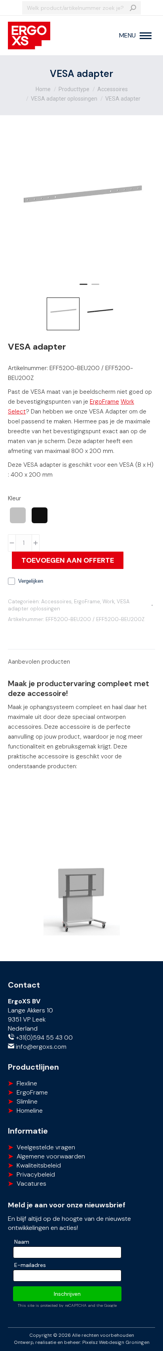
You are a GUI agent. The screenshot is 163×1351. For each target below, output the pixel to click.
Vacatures (31, 1183)
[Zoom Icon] (81, 208)
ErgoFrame (104, 402)
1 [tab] (83, 288)
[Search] (133, 8)
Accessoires (56, 601)
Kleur (14, 498)
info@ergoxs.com (40, 1046)
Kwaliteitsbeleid (39, 1165)
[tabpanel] (81, 208)
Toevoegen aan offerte (67, 560)
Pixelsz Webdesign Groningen (116, 1342)
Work (108, 601)
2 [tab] (95, 288)
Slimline (27, 1101)
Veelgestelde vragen (46, 1147)
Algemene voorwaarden (51, 1156)
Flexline (27, 1083)
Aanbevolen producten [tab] (39, 662)
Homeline (30, 1110)
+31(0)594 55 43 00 (43, 1037)
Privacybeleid (36, 1174)
